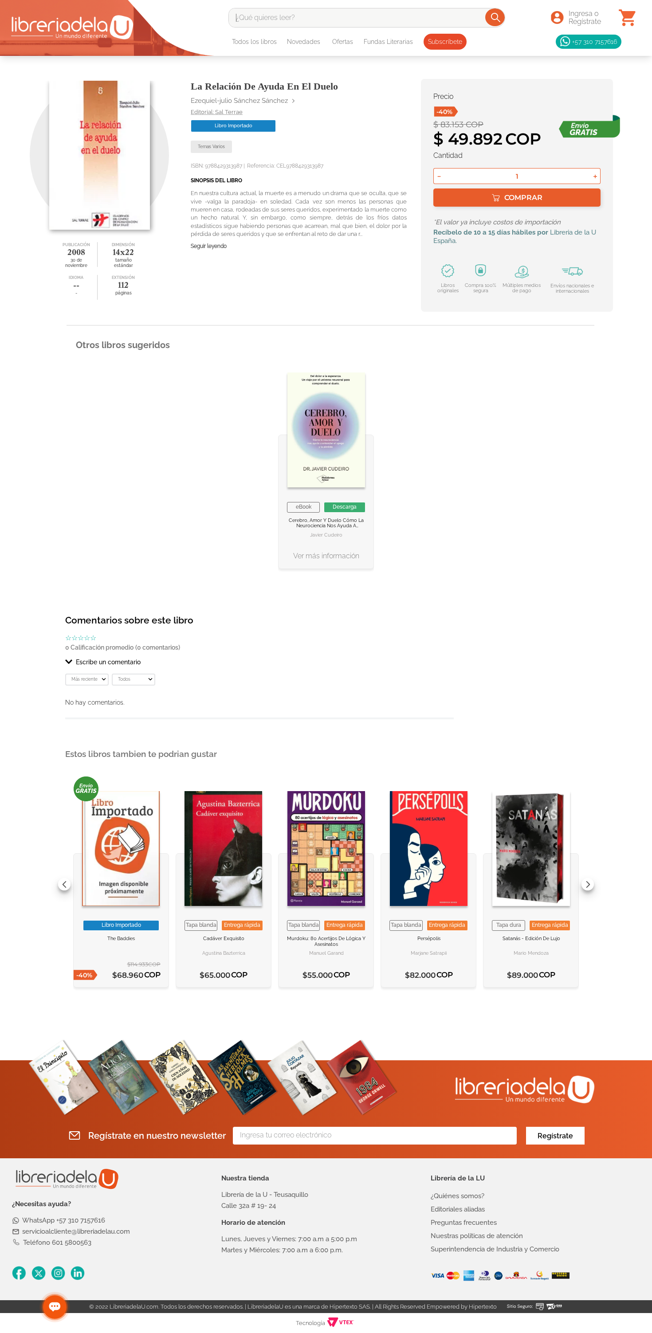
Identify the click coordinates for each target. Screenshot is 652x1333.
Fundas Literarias (388, 41)
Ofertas (342, 41)
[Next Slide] (587, 884)
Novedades (303, 41)
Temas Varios (211, 146)
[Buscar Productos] (496, 17)
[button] (259, 662)
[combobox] (366, 17)
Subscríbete (445, 41)
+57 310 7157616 (594, 41)
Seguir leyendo (209, 246)
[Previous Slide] (64, 884)
